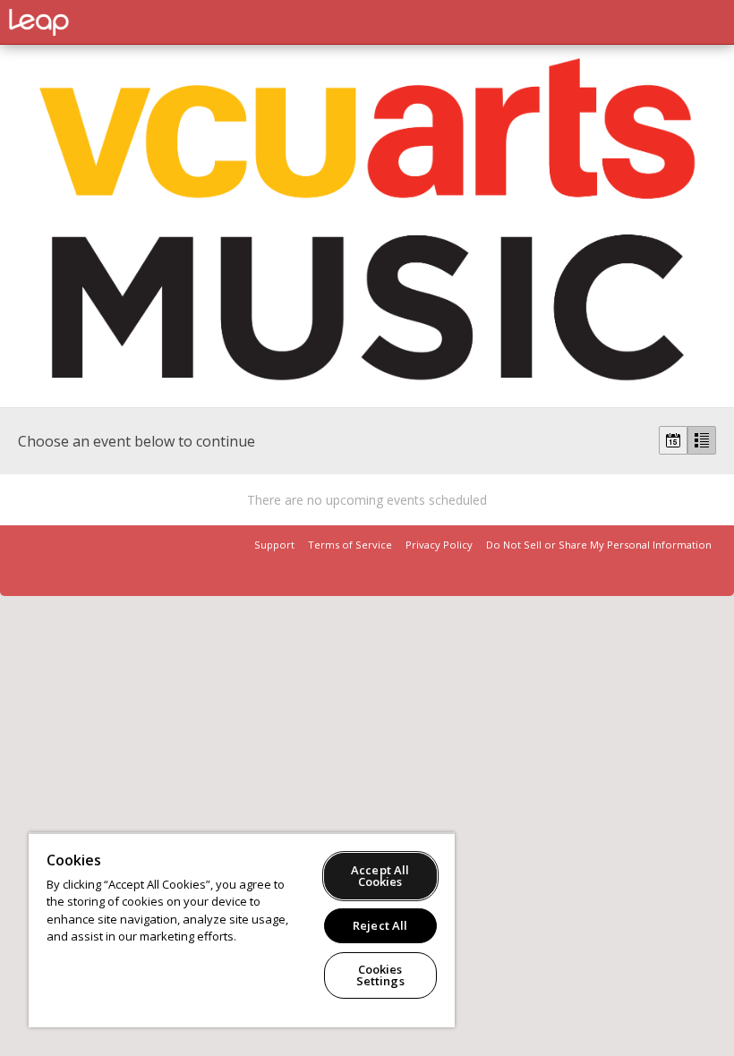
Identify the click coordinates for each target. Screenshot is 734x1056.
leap (98, 22)
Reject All (380, 925)
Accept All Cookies (380, 876)
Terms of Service (350, 544)
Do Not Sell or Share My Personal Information (599, 544)
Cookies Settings (380, 975)
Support (274, 544)
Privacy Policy (439, 544)
